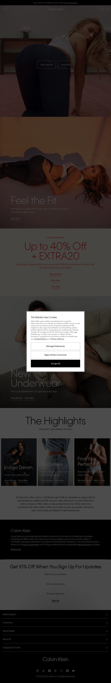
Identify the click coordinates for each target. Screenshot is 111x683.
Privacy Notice (57, 339)
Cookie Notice (40, 339)
